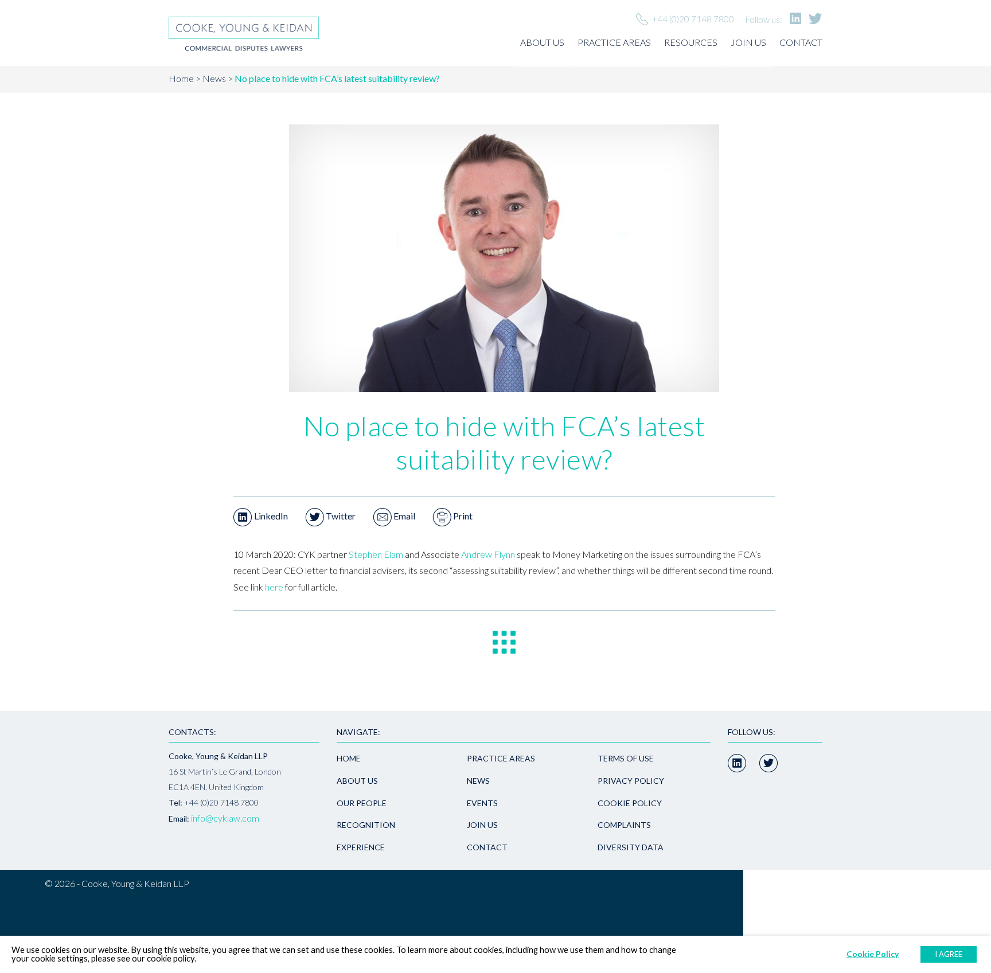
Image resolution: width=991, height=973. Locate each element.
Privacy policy (631, 781)
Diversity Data (631, 847)
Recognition (366, 825)
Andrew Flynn (488, 554)
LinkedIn (270, 515)
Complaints (624, 825)
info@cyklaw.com (225, 817)
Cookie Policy (630, 803)
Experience (361, 847)
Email (403, 515)
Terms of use (626, 758)
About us (542, 42)
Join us (748, 42)
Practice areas (614, 42)
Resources (690, 42)
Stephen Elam (376, 554)
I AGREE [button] (948, 954)
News (214, 78)
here (274, 586)
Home (181, 78)
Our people (362, 803)
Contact (800, 42)
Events (482, 803)
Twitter (340, 515)
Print (462, 515)
